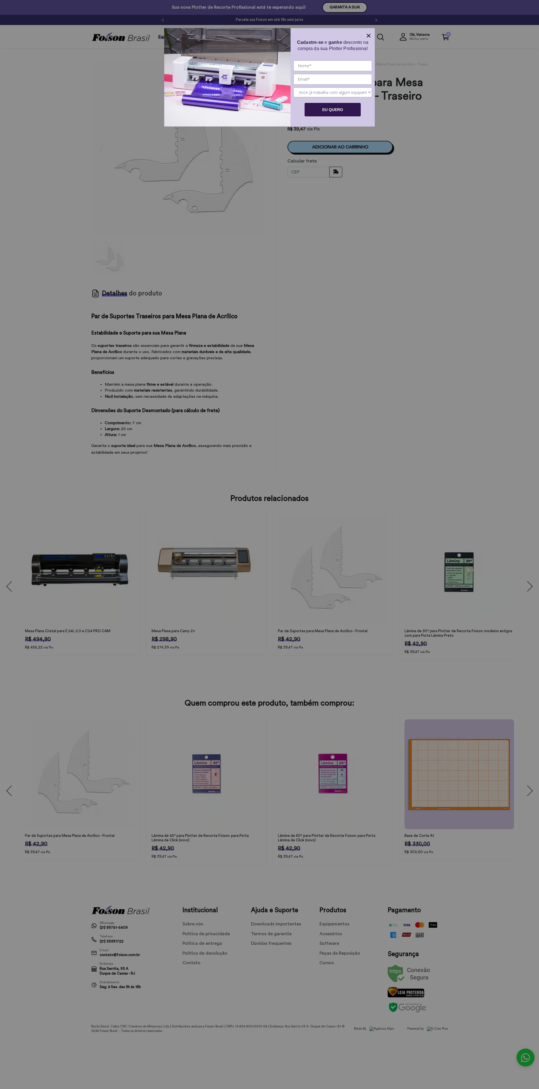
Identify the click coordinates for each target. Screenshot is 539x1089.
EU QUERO (332, 109)
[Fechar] (369, 34)
